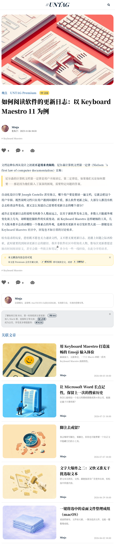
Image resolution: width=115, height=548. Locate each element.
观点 (4, 93)
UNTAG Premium (23, 93)
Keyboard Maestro (12, 138)
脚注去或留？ (70, 427)
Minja (15, 127)
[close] (109, 257)
